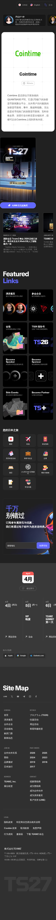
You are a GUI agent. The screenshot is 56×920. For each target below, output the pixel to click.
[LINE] (5, 696)
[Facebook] (36, 696)
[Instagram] (30, 696)
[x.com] (12, 696)
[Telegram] (24, 696)
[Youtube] (18, 696)
